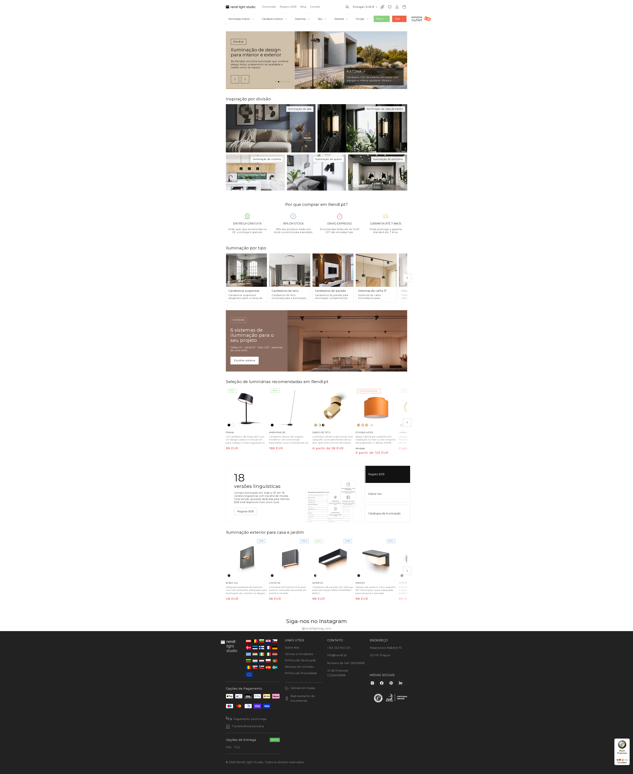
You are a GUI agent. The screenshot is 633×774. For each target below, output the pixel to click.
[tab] (276, 81)
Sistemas (300, 18)
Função (360, 18)
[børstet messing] (315, 425)
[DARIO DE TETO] (333, 407)
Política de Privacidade (301, 673)
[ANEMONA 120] (289, 407)
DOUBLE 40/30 (364, 432)
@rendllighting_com (316, 628)
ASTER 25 (317, 583)
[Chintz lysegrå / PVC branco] (362, 425)
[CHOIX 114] (289, 558)
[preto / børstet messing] (323, 425)
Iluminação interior (239, 18)
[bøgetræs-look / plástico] (401, 425)
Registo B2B (376, 474)
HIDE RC (360, 583)
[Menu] (628, 741)
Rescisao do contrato (299, 666)
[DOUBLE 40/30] (376, 407)
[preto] (228, 425)
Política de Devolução (300, 660)
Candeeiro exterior (272, 18)
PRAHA (230, 432)
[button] (347, 7)
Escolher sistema (244, 360)
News (379, 18)
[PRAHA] (246, 407)
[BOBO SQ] (246, 558)
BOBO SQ (232, 583)
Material (339, 18)
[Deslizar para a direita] (245, 79)
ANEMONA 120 (277, 432)
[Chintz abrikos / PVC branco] (366, 425)
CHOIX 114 (274, 583)
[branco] (232, 425)
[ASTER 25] (333, 558)
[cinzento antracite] (228, 575)
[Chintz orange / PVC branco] (358, 425)
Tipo (320, 18)
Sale (397, 18)
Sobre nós (374, 493)
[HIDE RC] (376, 558)
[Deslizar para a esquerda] (235, 79)
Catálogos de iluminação (384, 513)
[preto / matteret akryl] (315, 575)
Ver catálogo (245, 509)
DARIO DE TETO (321, 432)
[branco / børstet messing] (319, 425)
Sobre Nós (292, 647)
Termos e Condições (299, 654)
